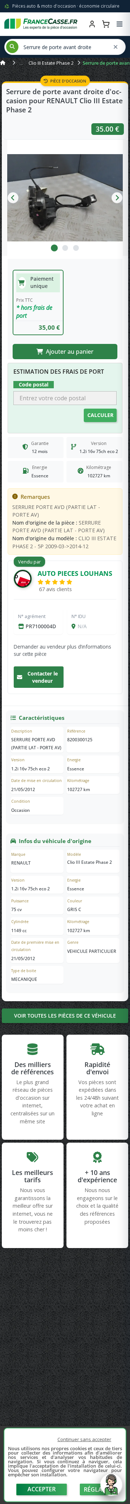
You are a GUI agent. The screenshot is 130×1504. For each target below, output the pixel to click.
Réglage (97, 1489)
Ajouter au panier (70, 352)
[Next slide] (117, 197)
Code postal (33, 384)
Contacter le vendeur (42, 677)
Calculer (100, 415)
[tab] (54, 248)
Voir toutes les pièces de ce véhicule (65, 1015)
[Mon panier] (106, 24)
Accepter (41, 1489)
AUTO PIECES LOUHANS (75, 573)
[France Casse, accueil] (40, 24)
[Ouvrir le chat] (111, 1488)
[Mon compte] (92, 24)
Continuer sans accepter (84, 1439)
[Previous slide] (13, 197)
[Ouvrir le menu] (119, 24)
